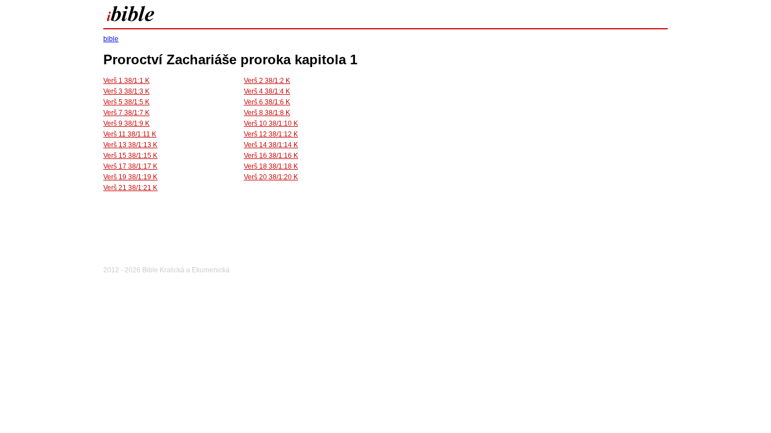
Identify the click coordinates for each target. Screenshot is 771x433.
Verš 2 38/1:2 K (267, 81)
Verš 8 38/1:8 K (267, 113)
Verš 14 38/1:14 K (271, 145)
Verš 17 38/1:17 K (130, 166)
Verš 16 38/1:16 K (271, 156)
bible (111, 39)
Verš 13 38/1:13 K (130, 145)
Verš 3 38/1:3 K (126, 91)
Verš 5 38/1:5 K (126, 102)
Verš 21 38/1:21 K (130, 188)
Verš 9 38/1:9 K (126, 123)
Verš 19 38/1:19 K (130, 177)
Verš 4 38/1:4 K (267, 91)
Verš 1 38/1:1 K (126, 81)
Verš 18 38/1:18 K (271, 166)
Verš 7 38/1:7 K (126, 113)
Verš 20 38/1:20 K (271, 177)
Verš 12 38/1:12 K (271, 134)
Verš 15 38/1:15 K (130, 156)
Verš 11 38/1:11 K (129, 134)
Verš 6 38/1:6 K (267, 102)
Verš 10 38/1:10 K (271, 123)
